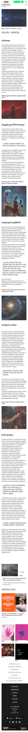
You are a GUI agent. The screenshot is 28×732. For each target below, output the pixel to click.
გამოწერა (17, 1)
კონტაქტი (15, 675)
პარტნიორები (15, 669)
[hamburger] (2, 1)
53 (3, 641)
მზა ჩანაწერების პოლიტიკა (14, 681)
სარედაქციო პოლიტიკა (14, 667)
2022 (27, 660)
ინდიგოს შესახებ (14, 664)
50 (17, 660)
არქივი (15, 702)
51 (3, 657)
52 (17, 641)
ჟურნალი (15, 699)
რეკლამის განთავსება (14, 672)
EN (26, 2)
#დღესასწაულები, (14, 28)
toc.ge (15, 710)
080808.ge (15, 709)
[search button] (26, 4)
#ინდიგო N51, (8, 28)
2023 (13, 641)
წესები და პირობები (15, 678)
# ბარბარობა (19, 28)
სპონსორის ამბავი (8, 590)
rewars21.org (15, 712)
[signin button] (22, 2)
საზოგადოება (6, 5)
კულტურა (15, 693)
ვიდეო (15, 696)
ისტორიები (14, 686)
